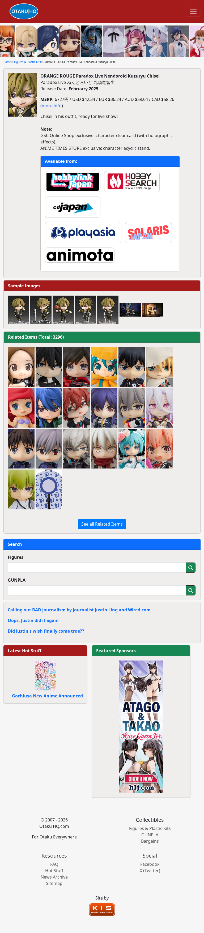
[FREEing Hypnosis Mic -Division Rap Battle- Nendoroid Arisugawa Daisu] (49, 408)
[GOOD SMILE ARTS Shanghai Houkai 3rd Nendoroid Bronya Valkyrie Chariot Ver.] (131, 408)
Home (7, 62)
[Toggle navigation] (193, 11)
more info (52, 106)
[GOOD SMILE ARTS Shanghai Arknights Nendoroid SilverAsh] (76, 448)
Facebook (150, 864)
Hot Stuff (54, 871)
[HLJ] (141, 726)
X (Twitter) (150, 871)
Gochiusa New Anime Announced (47, 696)
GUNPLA (17, 580)
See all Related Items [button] (102, 524)
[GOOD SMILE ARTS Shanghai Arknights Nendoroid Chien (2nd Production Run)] (104, 408)
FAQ (54, 864)
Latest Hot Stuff (24, 651)
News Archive (54, 877)
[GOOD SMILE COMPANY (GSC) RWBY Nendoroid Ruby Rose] (76, 367)
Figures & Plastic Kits (27, 62)
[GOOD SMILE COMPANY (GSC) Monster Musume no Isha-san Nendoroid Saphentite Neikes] (159, 408)
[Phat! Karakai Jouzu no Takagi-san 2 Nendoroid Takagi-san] (21, 367)
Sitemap (54, 883)
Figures (15, 557)
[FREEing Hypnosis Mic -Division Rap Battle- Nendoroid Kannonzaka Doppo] (76, 408)
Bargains (150, 841)
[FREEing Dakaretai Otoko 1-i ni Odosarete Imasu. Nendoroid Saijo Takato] (49, 367)
